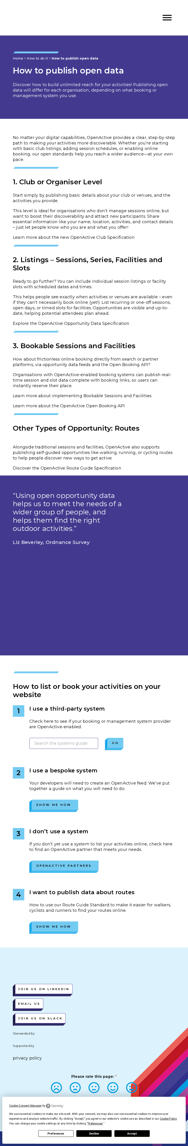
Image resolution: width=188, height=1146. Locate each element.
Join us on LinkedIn (43, 989)
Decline (94, 1133)
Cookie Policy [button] (168, 1118)
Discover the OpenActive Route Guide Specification (67, 468)
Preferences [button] (95, 1123)
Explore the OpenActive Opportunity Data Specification (71, 323)
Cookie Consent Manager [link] (25, 1105)
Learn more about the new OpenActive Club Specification (74, 237)
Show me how (53, 805)
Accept (132, 1133)
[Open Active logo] (29, 18)
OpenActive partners (64, 865)
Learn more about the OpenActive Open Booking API (69, 405)
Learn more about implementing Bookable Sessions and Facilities (82, 395)
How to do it (37, 58)
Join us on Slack (40, 1018)
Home (18, 58)
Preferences (55, 1133)
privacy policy (27, 1058)
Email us (29, 1003)
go (115, 743)
